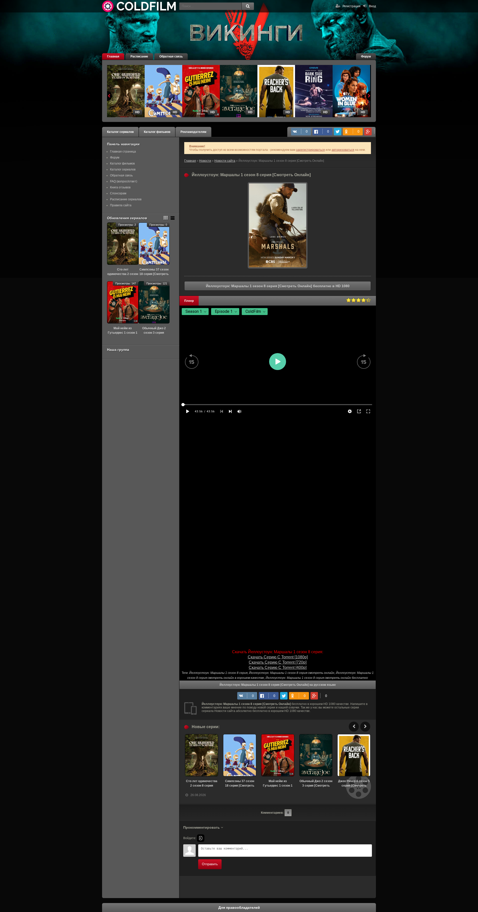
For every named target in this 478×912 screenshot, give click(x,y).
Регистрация (351, 6)
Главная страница (123, 151)
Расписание (139, 56)
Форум (366, 56)
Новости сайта (224, 160)
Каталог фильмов (157, 132)
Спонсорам (118, 193)
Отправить (210, 864)
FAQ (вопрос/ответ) (123, 181)
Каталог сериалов (120, 132)
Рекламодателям (193, 132)
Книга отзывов (120, 187)
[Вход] (200, 838)
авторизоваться (343, 150)
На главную (139, 6)
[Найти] (247, 6)
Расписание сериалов (125, 199)
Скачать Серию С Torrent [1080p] (278, 657)
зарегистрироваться (310, 150)
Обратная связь (171, 56)
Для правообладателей (239, 908)
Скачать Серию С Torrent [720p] (277, 662)
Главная (113, 56)
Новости (205, 160)
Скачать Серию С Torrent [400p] (277, 667)
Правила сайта (120, 205)
